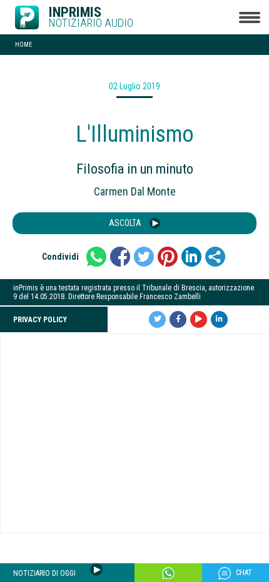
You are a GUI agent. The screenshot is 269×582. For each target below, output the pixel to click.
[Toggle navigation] (249, 17)
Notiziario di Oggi (45, 573)
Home (23, 44)
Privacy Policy (40, 319)
